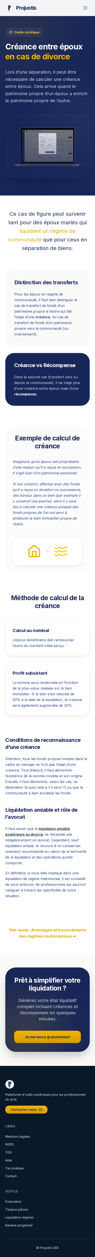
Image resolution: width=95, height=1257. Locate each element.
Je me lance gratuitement (47, 1037)
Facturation (13, 1201)
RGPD (9, 1144)
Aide (8, 1160)
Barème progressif (18, 1225)
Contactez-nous (24, 1109)
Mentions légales (17, 1136)
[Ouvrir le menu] (85, 8)
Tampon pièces (16, 1209)
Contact (11, 1176)
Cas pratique (14, 1168)
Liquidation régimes (19, 1217)
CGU (8, 1152)
